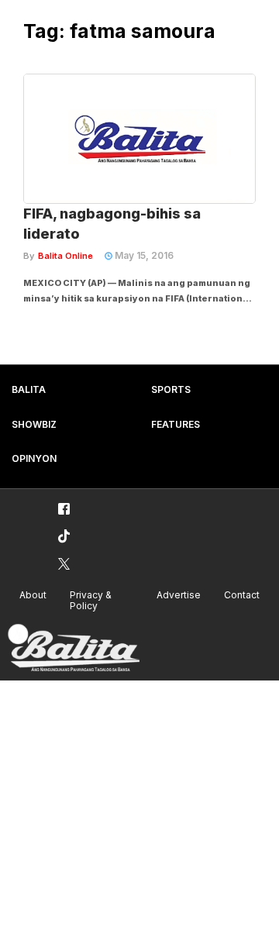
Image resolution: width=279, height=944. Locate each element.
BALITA (29, 389)
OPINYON (34, 458)
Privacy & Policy (91, 600)
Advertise (179, 595)
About (32, 595)
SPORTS (171, 389)
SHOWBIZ (34, 424)
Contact (242, 595)
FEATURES (175, 424)
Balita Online (65, 255)
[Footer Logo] (74, 648)
